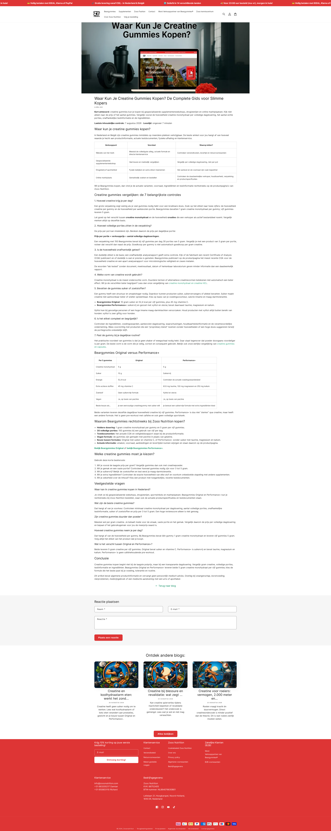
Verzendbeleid (150, 753)
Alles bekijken (166, 734)
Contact (147, 748)
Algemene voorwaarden (178, 762)
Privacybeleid (160, 829)
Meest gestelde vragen (150, 763)
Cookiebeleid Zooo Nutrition (180, 748)
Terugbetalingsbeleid (145, 829)
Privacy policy (174, 757)
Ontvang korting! (116, 760)
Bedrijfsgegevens (175, 766)
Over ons (172, 753)
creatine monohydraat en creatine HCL (188, 283)
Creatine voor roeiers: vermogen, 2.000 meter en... (214, 694)
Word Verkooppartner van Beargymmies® (213, 754)
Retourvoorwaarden (152, 757)
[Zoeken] (224, 14)
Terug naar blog (167, 585)
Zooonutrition (128, 829)
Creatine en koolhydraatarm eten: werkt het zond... (116, 694)
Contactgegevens (208, 829)
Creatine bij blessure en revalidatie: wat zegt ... (165, 693)
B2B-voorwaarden (212, 762)
